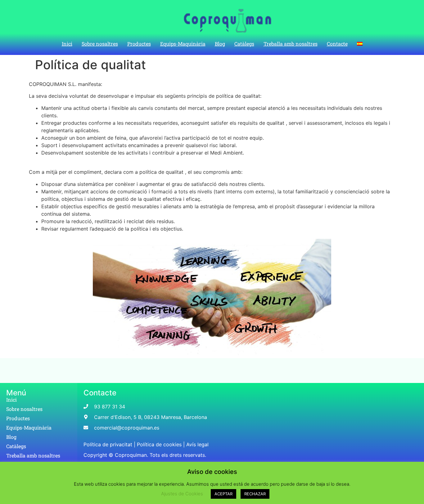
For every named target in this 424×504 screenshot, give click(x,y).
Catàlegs (244, 43)
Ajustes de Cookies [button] (182, 494)
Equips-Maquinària (182, 43)
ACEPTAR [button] (223, 493)
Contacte (337, 43)
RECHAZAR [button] (255, 493)
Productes (139, 43)
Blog (220, 43)
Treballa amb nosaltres (291, 43)
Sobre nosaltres (100, 43)
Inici (67, 43)
